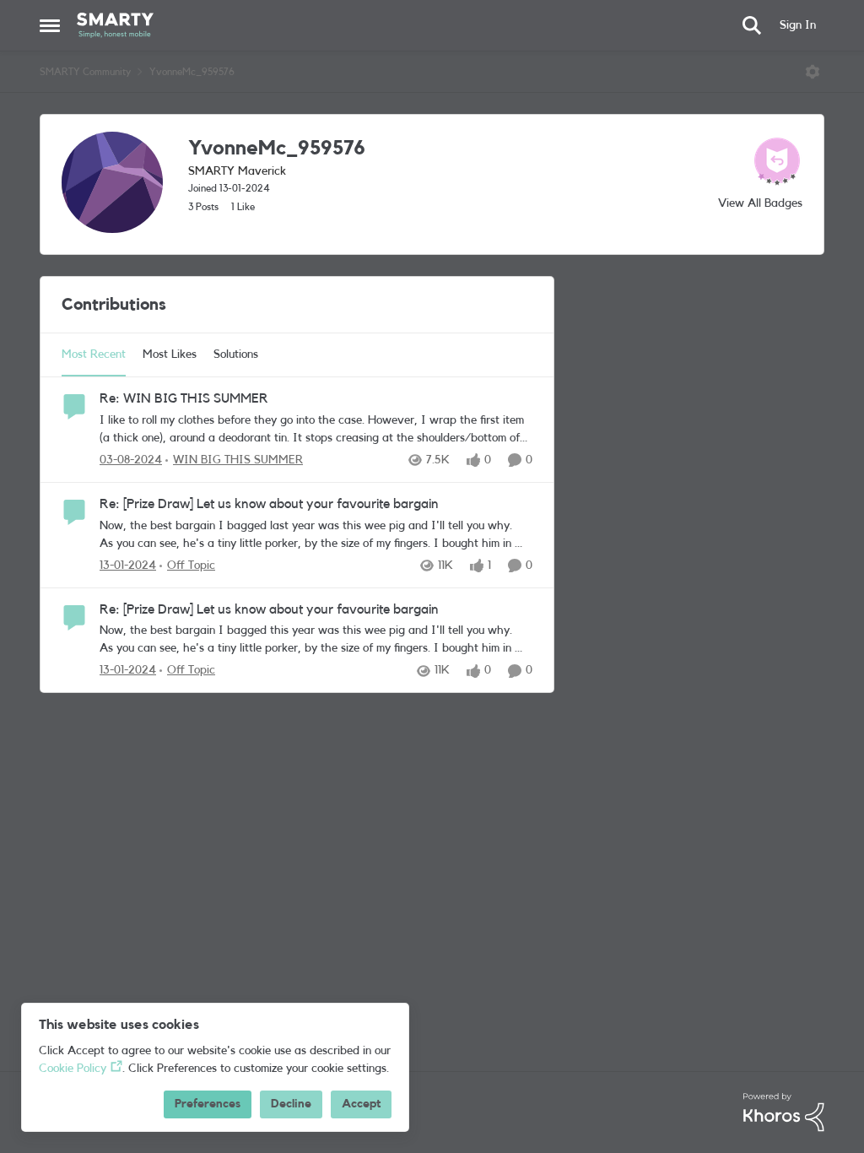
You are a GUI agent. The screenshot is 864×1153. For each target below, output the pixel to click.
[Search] (752, 25)
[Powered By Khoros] (783, 1112)
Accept (361, 1104)
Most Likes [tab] (170, 354)
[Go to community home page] (115, 25)
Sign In (798, 25)
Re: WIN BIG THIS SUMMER (184, 398)
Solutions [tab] (235, 354)
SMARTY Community (85, 72)
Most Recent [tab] (94, 354)
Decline (291, 1104)
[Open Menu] (812, 72)
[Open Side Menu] (49, 25)
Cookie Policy (72, 1069)
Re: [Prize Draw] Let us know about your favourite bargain (269, 504)
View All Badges (760, 203)
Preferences (207, 1104)
